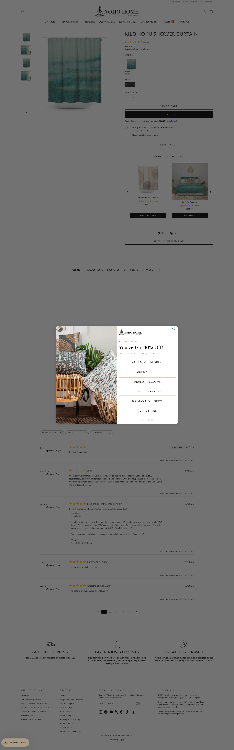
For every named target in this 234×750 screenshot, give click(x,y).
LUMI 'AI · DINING (147, 391)
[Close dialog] (174, 328)
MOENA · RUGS (147, 371)
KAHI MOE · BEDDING (147, 362)
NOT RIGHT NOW (147, 420)
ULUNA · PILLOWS (147, 381)
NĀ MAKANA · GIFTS (147, 401)
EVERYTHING (147, 410)
